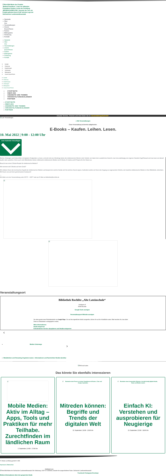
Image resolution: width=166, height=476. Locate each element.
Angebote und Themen (17, 95)
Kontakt (7, 36)
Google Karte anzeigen (82, 310)
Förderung (7, 34)
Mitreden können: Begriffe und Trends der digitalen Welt (83, 415)
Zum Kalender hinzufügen (10, 141)
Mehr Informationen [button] (40, 324)
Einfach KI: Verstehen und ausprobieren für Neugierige (138, 415)
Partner (6, 31)
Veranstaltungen (9, 25)
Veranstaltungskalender (19, 97)
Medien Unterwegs (35, 344)
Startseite (7, 19)
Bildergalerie (8, 33)
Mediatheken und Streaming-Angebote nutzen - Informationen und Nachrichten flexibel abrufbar (35, 358)
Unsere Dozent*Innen (10, 74)
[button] (16, 475)
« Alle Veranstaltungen (83, 121)
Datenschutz (10, 464)
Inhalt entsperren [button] (39, 326)
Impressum (3, 464)
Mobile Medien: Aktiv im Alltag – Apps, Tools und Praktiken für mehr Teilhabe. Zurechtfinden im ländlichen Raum (27, 424)
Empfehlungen (8, 68)
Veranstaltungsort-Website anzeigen (82, 314)
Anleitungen (8, 70)
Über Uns (11, 93)
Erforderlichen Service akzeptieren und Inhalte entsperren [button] (52, 328)
